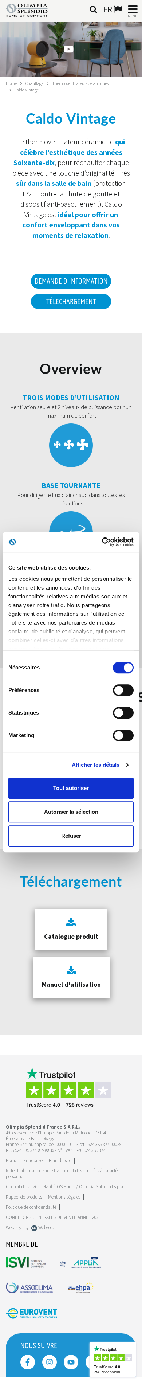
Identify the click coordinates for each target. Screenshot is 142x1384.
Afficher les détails (96, 765)
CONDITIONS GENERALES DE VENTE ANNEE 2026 (53, 1217)
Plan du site (60, 1160)
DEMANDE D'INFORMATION (71, 281)
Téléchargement (71, 301)
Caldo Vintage (27, 90)
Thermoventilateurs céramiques (80, 83)
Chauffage (34, 83)
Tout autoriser (71, 788)
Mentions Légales (64, 1197)
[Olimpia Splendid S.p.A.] (32, 9)
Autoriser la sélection (71, 812)
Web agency (17, 1227)
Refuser (71, 836)
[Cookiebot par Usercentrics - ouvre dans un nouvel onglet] (102, 542)
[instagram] (49, 1362)
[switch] (123, 690)
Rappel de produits (24, 1197)
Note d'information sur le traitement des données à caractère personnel (63, 1174)
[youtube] (71, 1362)
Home (11, 83)
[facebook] (27, 1362)
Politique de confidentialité (31, 1207)
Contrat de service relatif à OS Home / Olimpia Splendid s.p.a (64, 1187)
